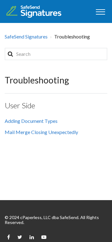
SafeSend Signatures (26, 36)
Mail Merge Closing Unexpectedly (41, 132)
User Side (20, 105)
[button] (100, 11)
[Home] (34, 11)
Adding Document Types (31, 121)
